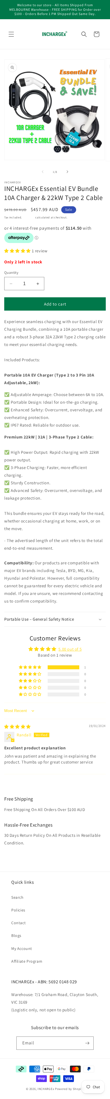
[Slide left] (42, 171)
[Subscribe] (87, 1043)
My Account (21, 948)
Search (17, 897)
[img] (17, 726)
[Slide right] (67, 171)
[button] (11, 34)
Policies (18, 910)
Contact (18, 922)
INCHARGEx (46, 1089)
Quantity (11, 272)
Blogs (16, 935)
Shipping (29, 217)
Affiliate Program (26, 961)
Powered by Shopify (69, 1089)
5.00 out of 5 (70, 649)
